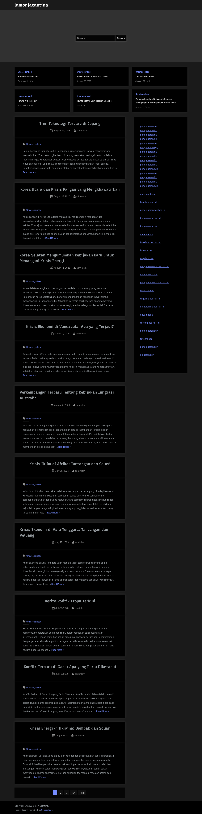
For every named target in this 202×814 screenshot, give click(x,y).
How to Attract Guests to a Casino (92, 76)
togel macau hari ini (150, 298)
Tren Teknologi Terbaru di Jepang (70, 123)
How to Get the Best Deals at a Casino (94, 101)
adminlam (82, 130)
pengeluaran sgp (149, 126)
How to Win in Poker (27, 101)
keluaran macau (148, 274)
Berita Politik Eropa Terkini (70, 601)
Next (82, 792)
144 (73, 792)
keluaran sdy (147, 354)
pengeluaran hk (148, 130)
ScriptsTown (46, 810)
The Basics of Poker (144, 76)
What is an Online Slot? (28, 76)
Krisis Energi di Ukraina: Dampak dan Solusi (69, 728)
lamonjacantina (31, 5)
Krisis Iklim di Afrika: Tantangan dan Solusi (69, 464)
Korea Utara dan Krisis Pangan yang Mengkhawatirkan (70, 189)
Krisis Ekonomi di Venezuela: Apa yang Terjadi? (70, 326)
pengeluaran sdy (149, 346)
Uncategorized (25, 72)
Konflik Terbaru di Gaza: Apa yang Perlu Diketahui (70, 666)
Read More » (29, 173)
